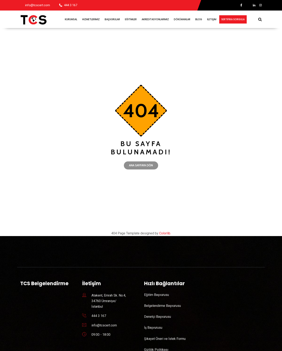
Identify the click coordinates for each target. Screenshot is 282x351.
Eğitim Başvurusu (156, 295)
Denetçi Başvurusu (157, 317)
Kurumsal (71, 19)
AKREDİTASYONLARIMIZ (155, 19)
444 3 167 (70, 5)
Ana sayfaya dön (141, 165)
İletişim (211, 19)
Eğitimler (131, 19)
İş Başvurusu (153, 328)
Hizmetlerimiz (91, 19)
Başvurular (112, 19)
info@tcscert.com (37, 5)
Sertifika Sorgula (233, 19)
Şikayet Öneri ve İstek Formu (165, 339)
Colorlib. (165, 233)
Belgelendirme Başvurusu (162, 306)
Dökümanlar (182, 19)
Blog (198, 19)
